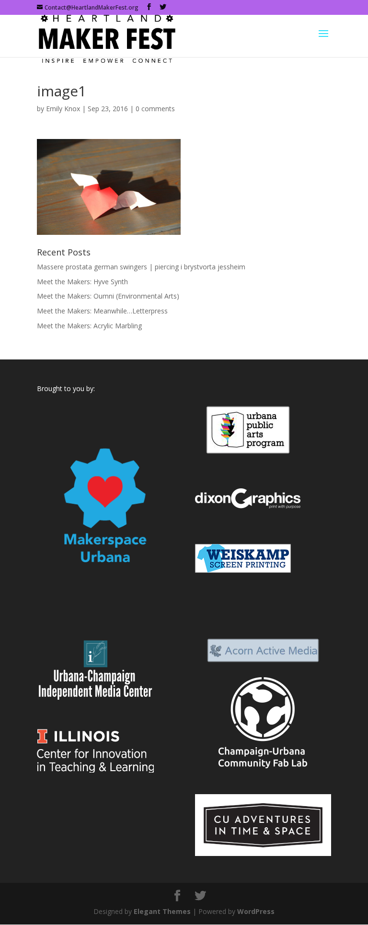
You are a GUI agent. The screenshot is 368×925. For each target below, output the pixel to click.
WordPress (256, 911)
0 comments (155, 108)
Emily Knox (63, 108)
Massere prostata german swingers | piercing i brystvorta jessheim (141, 266)
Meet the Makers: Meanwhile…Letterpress (102, 310)
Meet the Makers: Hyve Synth (82, 281)
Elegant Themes (162, 911)
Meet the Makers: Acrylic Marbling (89, 325)
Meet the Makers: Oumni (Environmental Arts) (108, 296)
